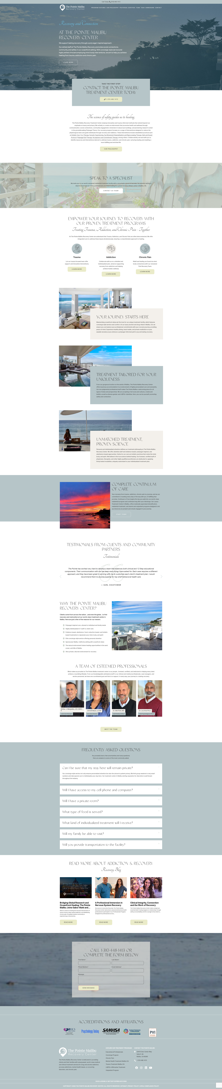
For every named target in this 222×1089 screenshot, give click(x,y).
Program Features (98, 7)
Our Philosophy (112, 7)
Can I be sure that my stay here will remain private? (97, 768)
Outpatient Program (112, 1070)
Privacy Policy (133, 1086)
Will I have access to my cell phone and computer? (97, 790)
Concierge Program (112, 1055)
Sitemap (124, 1086)
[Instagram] (141, 1067)
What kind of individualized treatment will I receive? (97, 823)
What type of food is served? (82, 812)
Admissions (149, 7)
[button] (60, 576)
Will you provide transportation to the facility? (93, 845)
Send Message (88, 988)
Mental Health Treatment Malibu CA (117, 1061)
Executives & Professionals (114, 1052)
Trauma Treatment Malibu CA (115, 1064)
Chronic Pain (110, 1058)
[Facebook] (136, 1067)
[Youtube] (150, 1067)
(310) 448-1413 (115, 2)
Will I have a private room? (80, 801)
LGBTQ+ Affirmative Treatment (115, 1067)
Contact (158, 7)
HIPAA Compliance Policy (149, 1086)
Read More (68, 922)
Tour (143, 7)
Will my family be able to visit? (83, 834)
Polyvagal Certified (127, 7)
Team (138, 7)
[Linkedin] (146, 1067)
